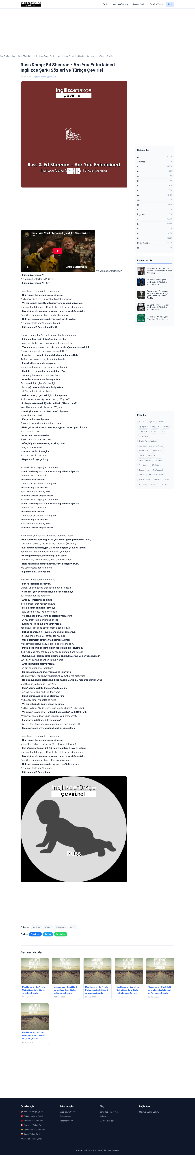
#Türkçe (48, 927)
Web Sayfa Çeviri (121, 4)
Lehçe (163, 431)
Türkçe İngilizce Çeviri (33, 1116)
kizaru (156, 480)
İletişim (103, 1116)
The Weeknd (158, 470)
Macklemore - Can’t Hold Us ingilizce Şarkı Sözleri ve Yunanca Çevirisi (96, 990)
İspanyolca (143, 427)
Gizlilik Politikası (107, 1121)
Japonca (151, 455)
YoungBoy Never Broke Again (151, 446)
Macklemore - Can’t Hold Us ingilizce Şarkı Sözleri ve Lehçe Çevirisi (33, 990)
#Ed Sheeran (61, 927)
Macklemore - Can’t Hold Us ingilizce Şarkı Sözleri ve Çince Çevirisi (33, 1035)
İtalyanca (155, 427)
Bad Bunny (143, 465)
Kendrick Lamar (145, 460)
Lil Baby (158, 460)
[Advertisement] (97, 29)
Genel (154, 200)
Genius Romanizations (148, 441)
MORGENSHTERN (156, 475)
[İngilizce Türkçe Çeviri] (31, 4)
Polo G (163, 484)
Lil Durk (142, 475)
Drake (141, 455)
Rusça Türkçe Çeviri (32, 1134)
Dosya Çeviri (139, 4)
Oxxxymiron (144, 470)
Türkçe (141, 422)
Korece (153, 431)
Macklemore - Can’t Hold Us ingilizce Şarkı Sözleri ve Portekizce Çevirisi (159, 990)
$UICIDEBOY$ (144, 480)
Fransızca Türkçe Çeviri (33, 1125)
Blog (170, 4)
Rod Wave (143, 484)
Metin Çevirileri (154, 243)
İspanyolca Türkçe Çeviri (34, 1129)
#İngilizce (36, 927)
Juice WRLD (157, 451)
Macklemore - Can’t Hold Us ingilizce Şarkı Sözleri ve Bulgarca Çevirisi (65, 990)
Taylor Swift (144, 451)
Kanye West (143, 436)
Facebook (35, 934)
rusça (161, 422)
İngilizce (154, 214)
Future (166, 480)
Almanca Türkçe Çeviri (33, 1120)
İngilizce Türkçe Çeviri (33, 1112)
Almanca (154, 161)
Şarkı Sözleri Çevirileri (45, 77)
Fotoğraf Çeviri (156, 4)
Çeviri (105, 4)
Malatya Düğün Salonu (149, 1112)
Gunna (153, 484)
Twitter (48, 934)
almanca (166, 427)
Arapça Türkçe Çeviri (32, 1139)
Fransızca (143, 431)
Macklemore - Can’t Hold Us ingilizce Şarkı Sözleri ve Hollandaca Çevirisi (127, 990)
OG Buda (155, 465)
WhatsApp (60, 934)
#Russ (72, 927)
